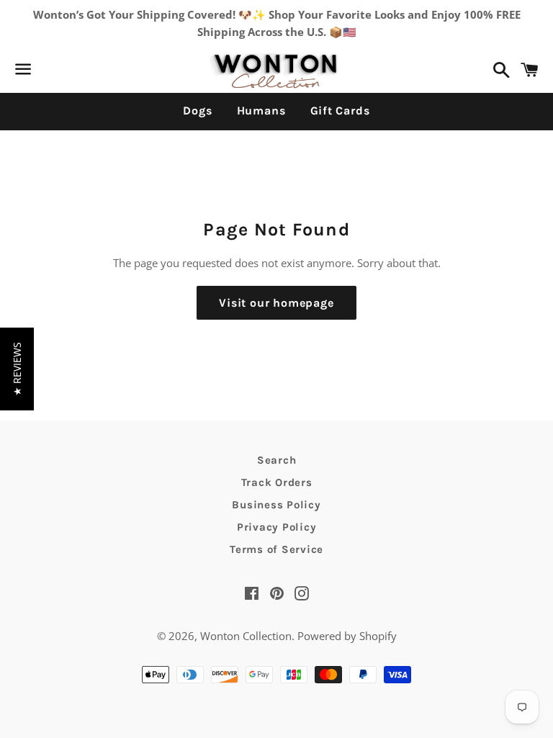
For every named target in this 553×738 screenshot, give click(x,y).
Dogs (197, 110)
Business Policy (276, 504)
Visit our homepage (276, 303)
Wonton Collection (246, 636)
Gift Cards (340, 110)
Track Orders (277, 482)
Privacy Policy (277, 527)
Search (277, 460)
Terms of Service (276, 549)
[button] (17, 369)
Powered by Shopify (347, 636)
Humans (261, 110)
